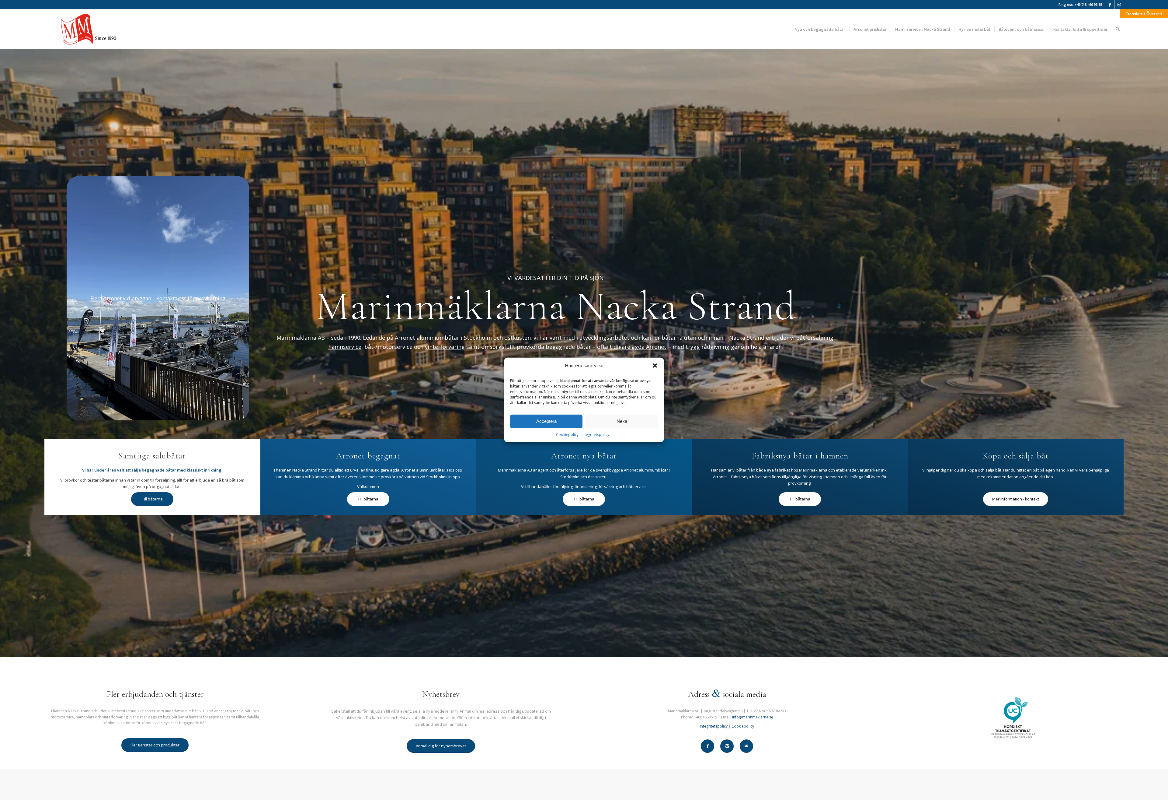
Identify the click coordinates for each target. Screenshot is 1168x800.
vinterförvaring (445, 346)
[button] (655, 366)
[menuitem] (820, 29)
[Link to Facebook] (1109, 4)
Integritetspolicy (595, 434)
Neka (622, 421)
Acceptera (546, 421)
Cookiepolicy (567, 434)
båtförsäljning (814, 337)
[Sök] (1118, 29)
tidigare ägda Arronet (638, 346)
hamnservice (344, 346)
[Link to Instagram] (1119, 4)
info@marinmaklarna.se (752, 717)
